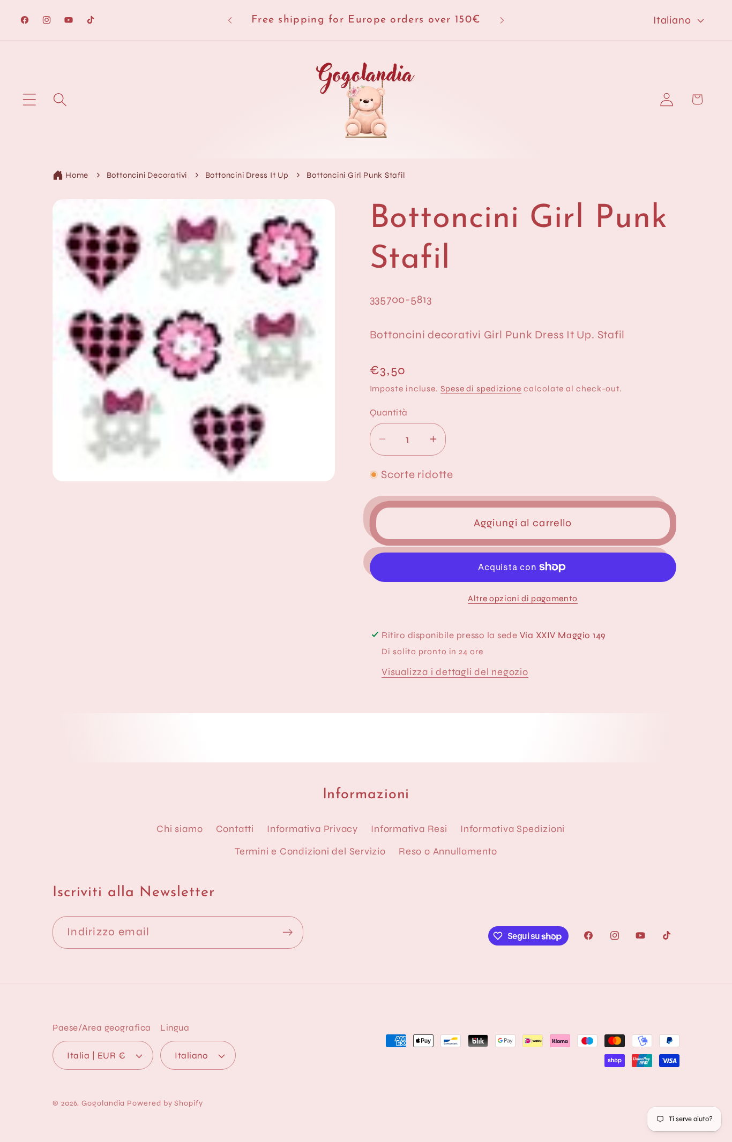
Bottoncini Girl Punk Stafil (356, 175)
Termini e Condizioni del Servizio (310, 851)
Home (76, 175)
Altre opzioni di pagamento (523, 598)
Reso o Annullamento (448, 851)
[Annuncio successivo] (502, 20)
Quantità (389, 412)
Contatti (235, 829)
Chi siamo (179, 829)
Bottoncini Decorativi (147, 175)
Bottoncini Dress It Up (247, 175)
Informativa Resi (409, 829)
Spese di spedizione (480, 389)
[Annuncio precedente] (230, 20)
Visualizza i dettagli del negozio (455, 672)
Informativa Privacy (312, 829)
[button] (29, 99)
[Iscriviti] (287, 932)
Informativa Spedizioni (512, 829)
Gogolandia (103, 1103)
